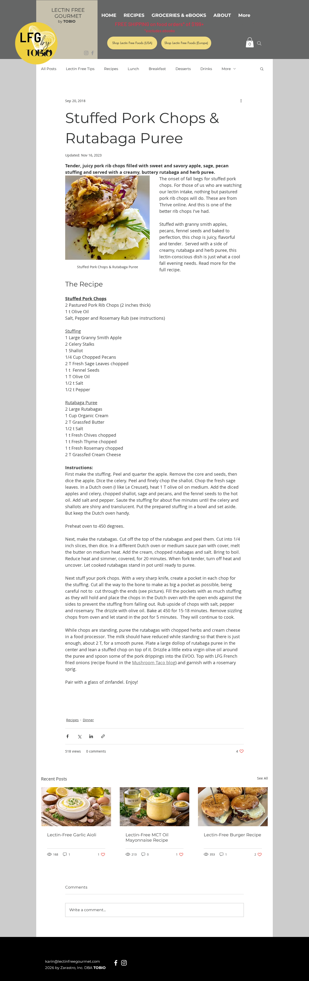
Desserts (183, 68)
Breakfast (157, 68)
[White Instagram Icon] (124, 963)
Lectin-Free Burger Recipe (232, 835)
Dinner (88, 720)
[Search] (259, 43)
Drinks (206, 68)
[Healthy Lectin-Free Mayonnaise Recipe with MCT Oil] (155, 806)
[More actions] (241, 101)
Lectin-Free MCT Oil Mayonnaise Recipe (147, 837)
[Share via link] (103, 736)
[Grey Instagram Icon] (86, 53)
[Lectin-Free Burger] (233, 806)
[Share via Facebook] (67, 736)
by (67, 21)
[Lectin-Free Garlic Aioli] (76, 806)
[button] (250, 42)
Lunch (133, 68)
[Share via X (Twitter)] (79, 736)
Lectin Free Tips (80, 68)
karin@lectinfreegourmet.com (72, 961)
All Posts (48, 68)
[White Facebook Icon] (115, 963)
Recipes (111, 68)
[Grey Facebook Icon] (92, 53)
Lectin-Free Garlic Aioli (71, 835)
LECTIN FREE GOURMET (68, 13)
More (226, 68)
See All (262, 778)
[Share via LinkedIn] (91, 736)
